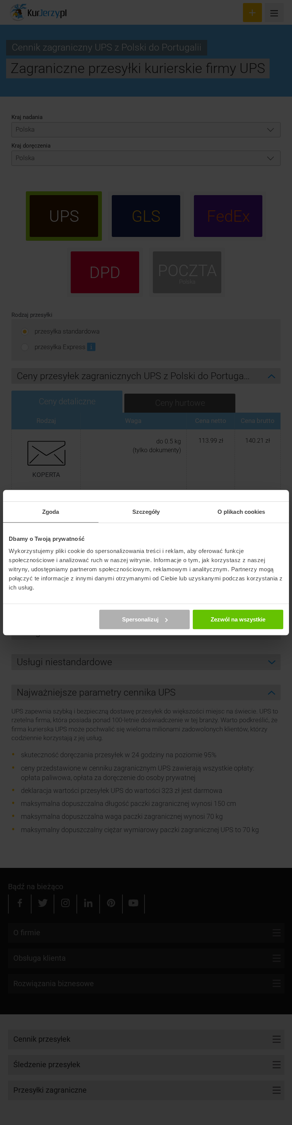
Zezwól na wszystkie (238, 619)
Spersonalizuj (140, 619)
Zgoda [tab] (50, 511)
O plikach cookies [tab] (241, 511)
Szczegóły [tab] (146, 511)
